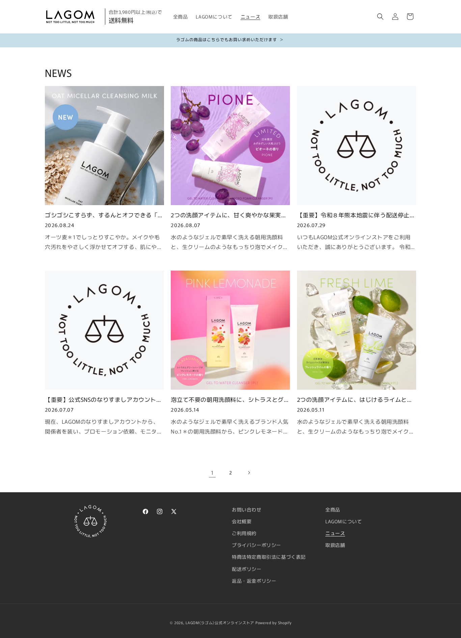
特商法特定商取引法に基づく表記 (269, 556)
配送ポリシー (247, 568)
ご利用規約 (244, 533)
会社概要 (241, 521)
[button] (380, 16)
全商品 (332, 509)
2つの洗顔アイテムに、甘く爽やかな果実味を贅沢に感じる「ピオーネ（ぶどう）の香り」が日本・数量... (229, 214)
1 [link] (212, 472)
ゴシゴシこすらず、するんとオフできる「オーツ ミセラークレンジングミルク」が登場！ (104, 214)
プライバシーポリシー (256, 545)
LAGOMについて (343, 521)
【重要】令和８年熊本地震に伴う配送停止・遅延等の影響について (356, 214)
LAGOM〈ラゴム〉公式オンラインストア (220, 622)
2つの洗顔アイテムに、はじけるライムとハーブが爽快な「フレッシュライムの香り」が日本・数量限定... (356, 399)
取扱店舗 (335, 545)
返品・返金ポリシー (254, 580)
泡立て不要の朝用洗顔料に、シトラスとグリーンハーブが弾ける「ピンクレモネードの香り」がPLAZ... (230, 399)
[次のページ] (248, 472)
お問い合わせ (247, 509)
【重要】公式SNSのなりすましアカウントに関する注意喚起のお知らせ (103, 399)
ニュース (335, 533)
